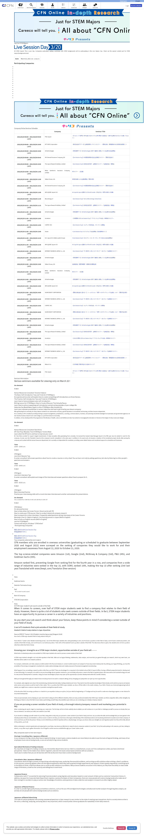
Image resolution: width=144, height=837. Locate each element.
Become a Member (136, 5)
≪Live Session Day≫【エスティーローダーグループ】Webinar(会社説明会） (92, 238)
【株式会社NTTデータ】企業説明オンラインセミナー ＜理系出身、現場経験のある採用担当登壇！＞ (99, 144)
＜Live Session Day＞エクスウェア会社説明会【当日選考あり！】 (89, 231)
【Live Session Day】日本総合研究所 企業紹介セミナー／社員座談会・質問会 (93, 164)
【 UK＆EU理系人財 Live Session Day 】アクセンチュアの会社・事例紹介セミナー (94, 338)
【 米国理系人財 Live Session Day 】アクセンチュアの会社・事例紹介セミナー (93, 218)
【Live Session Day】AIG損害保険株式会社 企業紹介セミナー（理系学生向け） (93, 157)
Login (127, 6)
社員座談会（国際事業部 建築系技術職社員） (84, 264)
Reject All (121, 828)
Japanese (132, 1)
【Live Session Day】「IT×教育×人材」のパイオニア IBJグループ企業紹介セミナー (95, 251)
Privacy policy (54, 829)
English (138, 1)
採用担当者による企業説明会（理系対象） (83, 179)
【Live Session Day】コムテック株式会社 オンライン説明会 (88, 225)
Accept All (132, 828)
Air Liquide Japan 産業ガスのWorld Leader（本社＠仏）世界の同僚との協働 (92, 192)
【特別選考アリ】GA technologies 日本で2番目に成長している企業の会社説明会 (93, 151)
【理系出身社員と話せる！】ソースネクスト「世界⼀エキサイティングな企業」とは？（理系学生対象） (100, 292)
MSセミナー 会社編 (77, 171)
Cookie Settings (108, 828)
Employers (123, 1)
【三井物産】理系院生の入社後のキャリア (83, 364)
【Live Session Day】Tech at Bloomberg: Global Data (86, 199)
